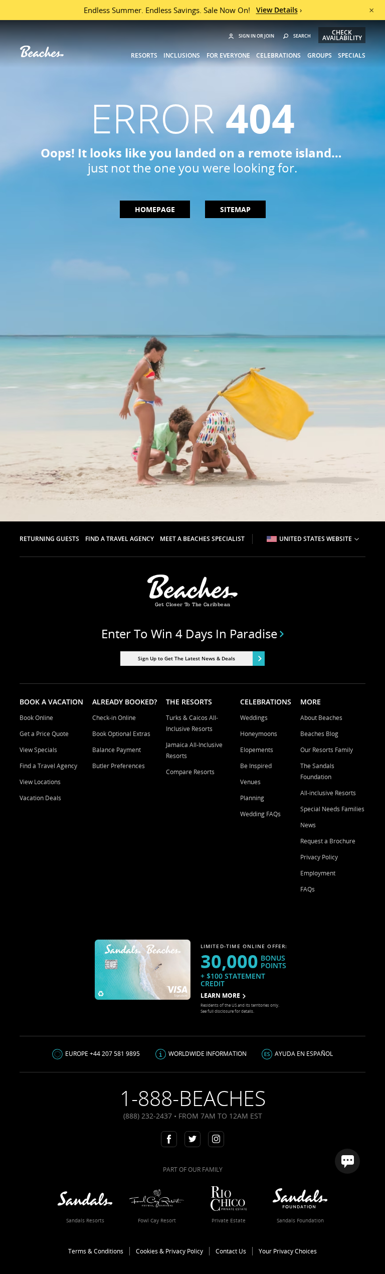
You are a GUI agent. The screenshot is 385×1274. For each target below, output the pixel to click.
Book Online (36, 717)
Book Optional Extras (121, 734)
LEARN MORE (220, 995)
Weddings (254, 717)
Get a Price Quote (44, 734)
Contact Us (231, 1251)
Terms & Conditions (95, 1251)
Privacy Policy (319, 857)
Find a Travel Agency (48, 766)
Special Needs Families (332, 809)
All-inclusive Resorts (328, 793)
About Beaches (321, 717)
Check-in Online (114, 717)
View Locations (40, 782)
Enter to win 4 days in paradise (189, 633)
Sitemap (235, 209)
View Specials (38, 750)
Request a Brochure (327, 841)
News (308, 825)
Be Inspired (256, 766)
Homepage (155, 209)
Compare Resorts (190, 772)
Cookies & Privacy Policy (169, 1251)
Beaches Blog (319, 734)
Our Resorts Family (326, 750)
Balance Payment (116, 750)
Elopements (256, 750)
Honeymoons (258, 734)
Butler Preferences (118, 766)
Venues (250, 782)
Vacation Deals (40, 798)
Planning (252, 798)
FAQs (307, 889)
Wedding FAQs (260, 814)
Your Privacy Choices (288, 1251)
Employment (317, 873)
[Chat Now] (347, 1161)
